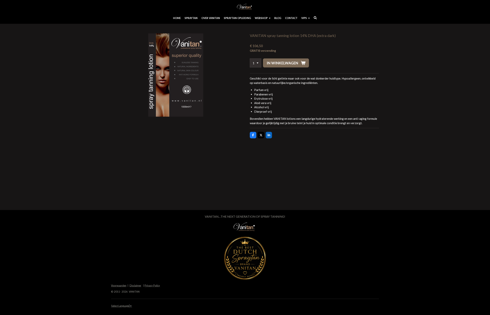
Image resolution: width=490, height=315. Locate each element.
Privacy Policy (152, 285)
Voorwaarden (118, 285)
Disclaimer (135, 285)
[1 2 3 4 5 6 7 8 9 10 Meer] (255, 62)
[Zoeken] (315, 18)
